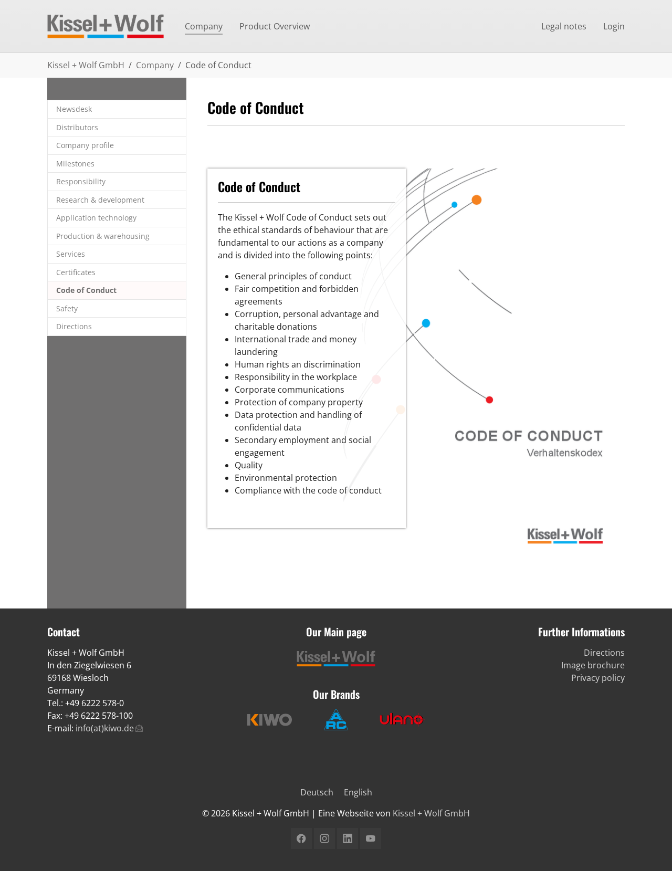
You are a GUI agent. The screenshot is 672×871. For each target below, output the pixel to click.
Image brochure (593, 665)
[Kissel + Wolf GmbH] (105, 26)
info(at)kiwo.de (105, 728)
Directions (604, 652)
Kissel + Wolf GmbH (431, 813)
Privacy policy (598, 678)
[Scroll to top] (649, 847)
